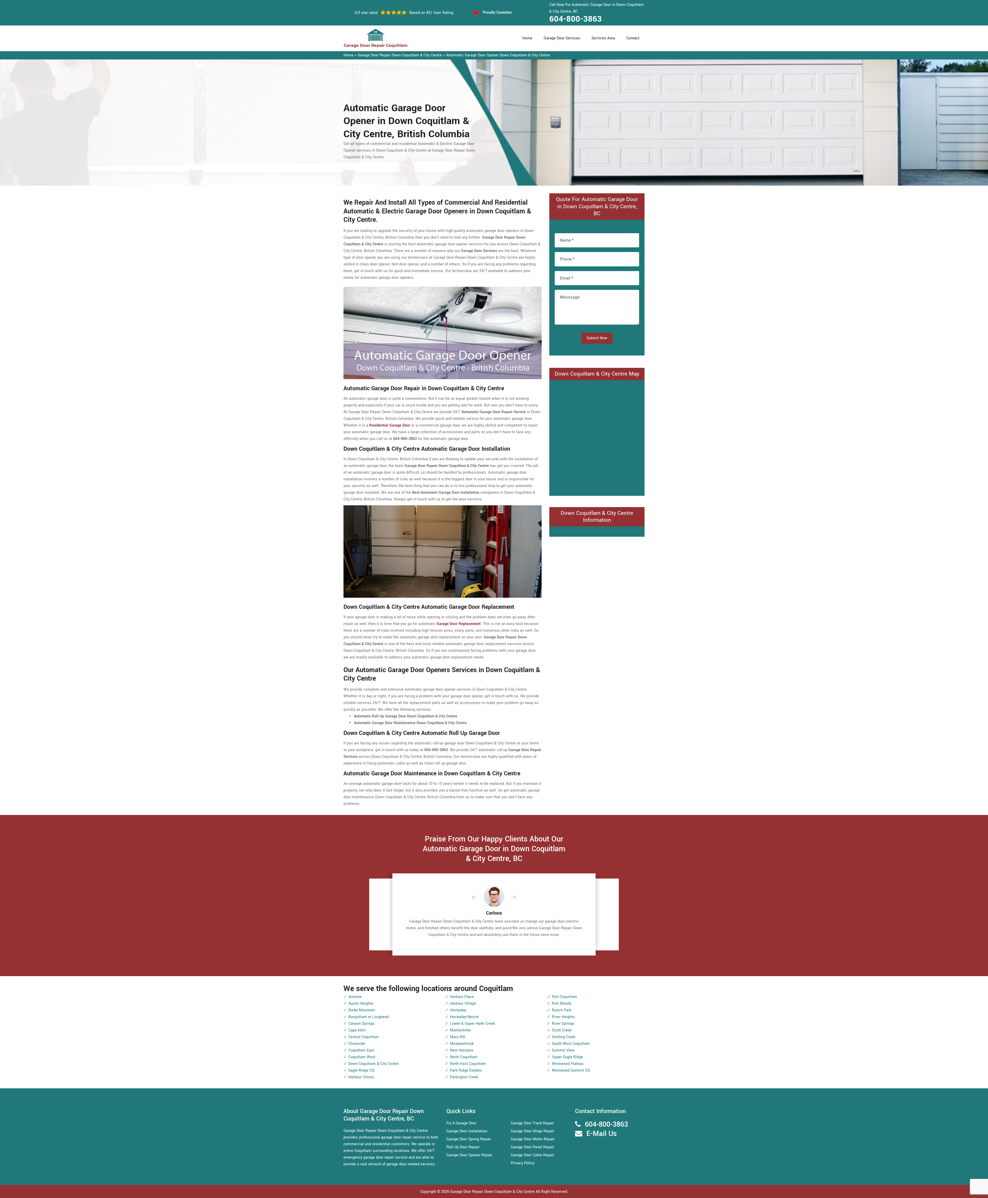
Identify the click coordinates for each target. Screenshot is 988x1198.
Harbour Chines (361, 1077)
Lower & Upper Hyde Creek (472, 1023)
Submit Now (597, 338)
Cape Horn (357, 1030)
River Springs (563, 1023)
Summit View (563, 1050)
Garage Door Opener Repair (469, 1155)
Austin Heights (360, 1003)
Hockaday (458, 1010)
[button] (478, 897)
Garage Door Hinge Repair (532, 1131)
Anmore (354, 997)
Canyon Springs (361, 1023)
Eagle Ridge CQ (361, 1070)
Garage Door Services (562, 38)
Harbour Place (462, 997)
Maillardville (460, 1030)
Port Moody (561, 1003)
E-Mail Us (601, 1134)
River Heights (563, 1017)
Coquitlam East (361, 1050)
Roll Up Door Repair (463, 1147)
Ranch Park (561, 1010)
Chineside (356, 1043)
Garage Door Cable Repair (532, 1155)
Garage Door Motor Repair (533, 1139)
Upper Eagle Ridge (567, 1057)
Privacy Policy (522, 1163)
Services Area (603, 38)
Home (527, 38)
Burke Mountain (361, 1010)
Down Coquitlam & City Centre (373, 1063)
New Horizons (461, 1050)
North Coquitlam (464, 1057)
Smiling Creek (563, 1037)
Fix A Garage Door (461, 1123)
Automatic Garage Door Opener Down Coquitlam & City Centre (498, 55)
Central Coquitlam (363, 1037)
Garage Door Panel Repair (532, 1147)
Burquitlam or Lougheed (368, 1017)
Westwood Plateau (568, 1063)
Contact (632, 38)
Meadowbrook (462, 1043)
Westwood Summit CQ (571, 1070)
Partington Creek (464, 1077)
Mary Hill (457, 1037)
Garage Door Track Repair (532, 1123)
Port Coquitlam (564, 997)
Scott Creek (561, 1030)
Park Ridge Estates (466, 1070)
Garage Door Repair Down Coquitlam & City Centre (400, 55)
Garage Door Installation (466, 1131)
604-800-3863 (575, 19)
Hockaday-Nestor (464, 1017)
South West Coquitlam (571, 1043)
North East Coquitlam (468, 1063)
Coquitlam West (361, 1057)
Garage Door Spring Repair (468, 1139)
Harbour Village (463, 1003)
